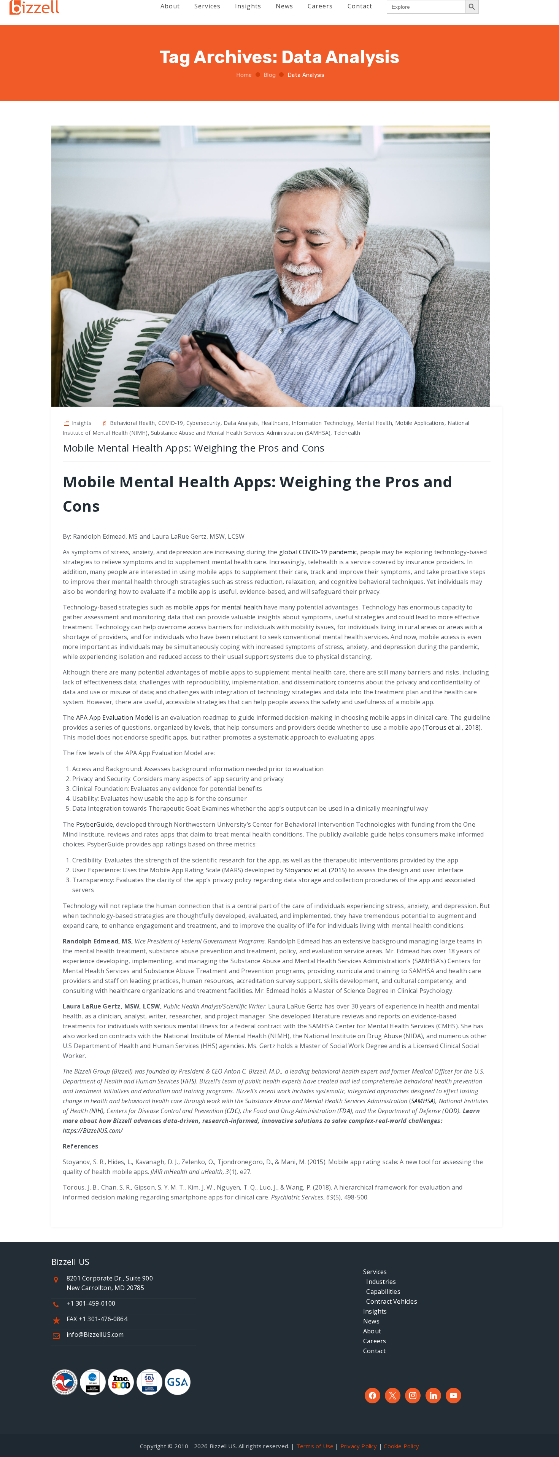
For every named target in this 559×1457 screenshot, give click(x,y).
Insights (375, 1311)
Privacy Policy (358, 1446)
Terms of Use (314, 1446)
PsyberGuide (94, 824)
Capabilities (381, 1291)
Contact (374, 1351)
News (371, 1321)
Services (375, 1272)
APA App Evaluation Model (114, 717)
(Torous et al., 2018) (451, 727)
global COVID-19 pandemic (318, 552)
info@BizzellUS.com (95, 1334)
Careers (374, 1341)
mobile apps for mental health (217, 607)
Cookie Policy (401, 1446)
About (372, 1331)
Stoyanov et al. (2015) (316, 870)
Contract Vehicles (390, 1301)
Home (243, 75)
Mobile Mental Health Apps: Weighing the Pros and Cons (194, 448)
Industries (379, 1281)
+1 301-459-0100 (91, 1303)
